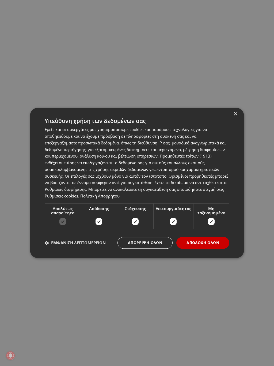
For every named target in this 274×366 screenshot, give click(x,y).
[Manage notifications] (10, 355)
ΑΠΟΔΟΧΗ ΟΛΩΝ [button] (203, 242)
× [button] (235, 114)
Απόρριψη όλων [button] (145, 242)
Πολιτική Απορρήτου (100, 196)
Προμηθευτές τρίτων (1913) (185, 156)
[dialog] (137, 183)
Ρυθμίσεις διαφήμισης (65, 189)
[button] (75, 243)
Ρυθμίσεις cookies (61, 196)
